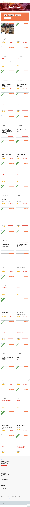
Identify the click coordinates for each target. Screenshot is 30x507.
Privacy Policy (3, 496)
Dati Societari (14, 496)
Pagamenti (2, 491)
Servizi (2, 489)
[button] (28, 1)
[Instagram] (4, 468)
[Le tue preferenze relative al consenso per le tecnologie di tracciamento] (29, 380)
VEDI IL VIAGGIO (10, 42)
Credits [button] (19, 496)
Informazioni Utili (3, 488)
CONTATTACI (3, 465)
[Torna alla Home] (6, 1)
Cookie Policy (9, 496)
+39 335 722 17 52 (4, 482)
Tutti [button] (5, 15)
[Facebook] (2, 468)
